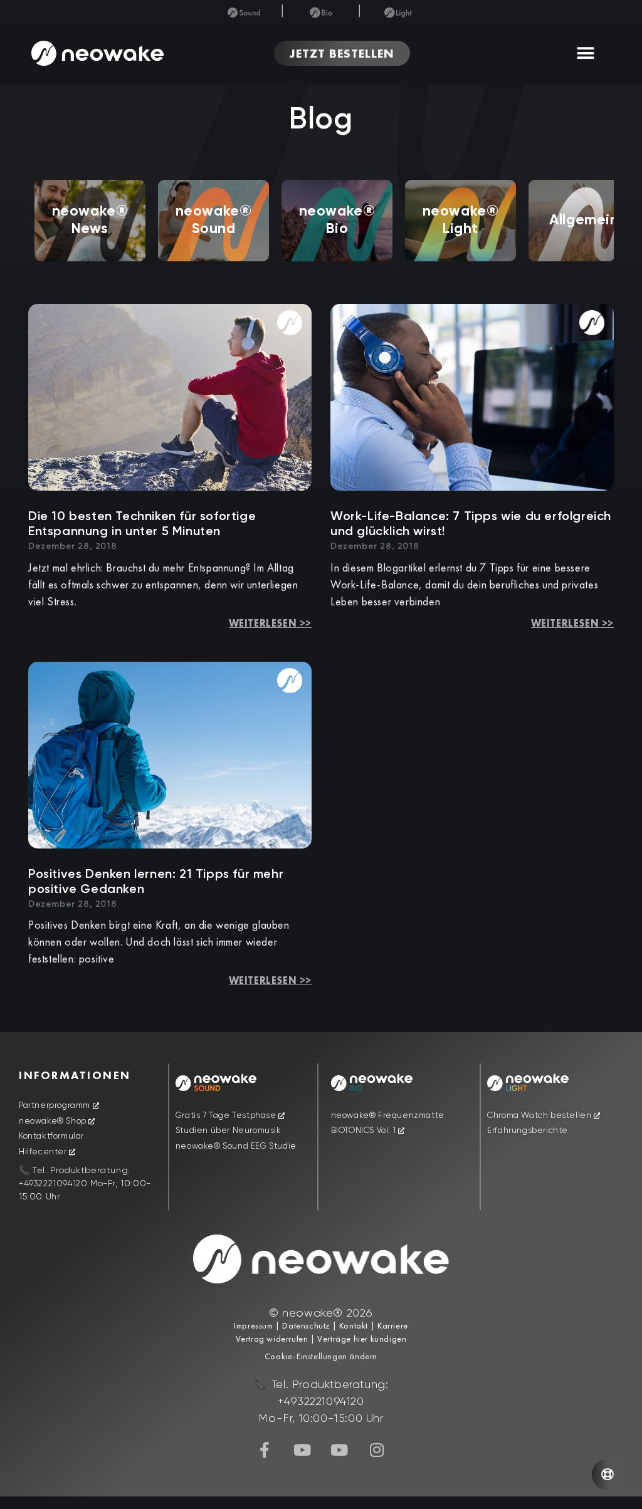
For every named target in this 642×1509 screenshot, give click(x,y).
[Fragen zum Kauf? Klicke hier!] (607, 1474)
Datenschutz (306, 1325)
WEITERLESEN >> (270, 623)
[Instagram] (376, 1449)
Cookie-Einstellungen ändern (321, 1356)
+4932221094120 (53, 1183)
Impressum (253, 1325)
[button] (585, 53)
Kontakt (352, 1325)
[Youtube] (302, 1449)
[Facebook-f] (265, 1449)
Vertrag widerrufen (273, 1338)
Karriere (391, 1325)
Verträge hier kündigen (361, 1338)
